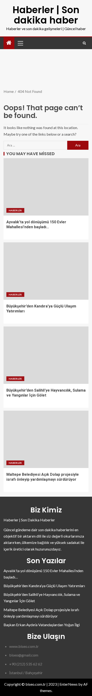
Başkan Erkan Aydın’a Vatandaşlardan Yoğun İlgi (42, 624)
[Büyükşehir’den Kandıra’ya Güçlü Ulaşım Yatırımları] (46, 271)
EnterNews (68, 684)
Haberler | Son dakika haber (46, 15)
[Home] (9, 42)
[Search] (84, 43)
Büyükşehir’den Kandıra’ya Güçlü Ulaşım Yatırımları (44, 585)
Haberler (15, 210)
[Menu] (20, 43)
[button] (20, 43)
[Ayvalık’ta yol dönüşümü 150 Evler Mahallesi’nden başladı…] (46, 187)
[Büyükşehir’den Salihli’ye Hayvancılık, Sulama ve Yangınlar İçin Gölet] (46, 355)
